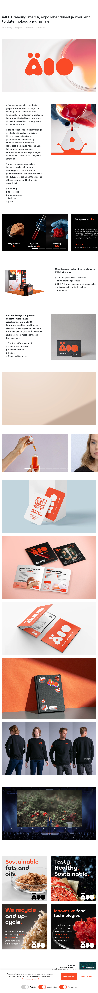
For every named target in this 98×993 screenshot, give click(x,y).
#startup (40, 28)
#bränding (7, 28)
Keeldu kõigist (86, 976)
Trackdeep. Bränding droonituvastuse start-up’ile (63, 968)
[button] (35, 248)
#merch (29, 28)
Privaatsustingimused (30, 979)
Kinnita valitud (68, 976)
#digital (19, 28)
